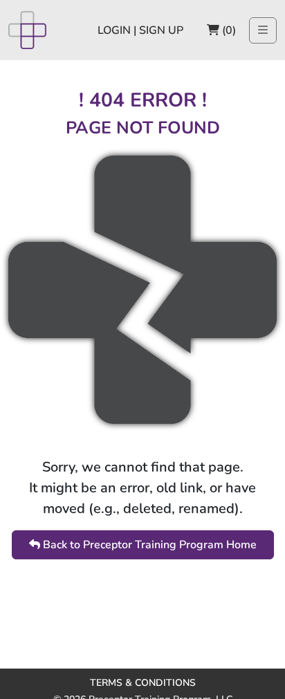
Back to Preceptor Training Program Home (148, 544)
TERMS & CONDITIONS (143, 682)
